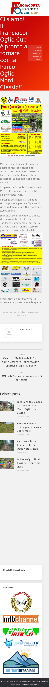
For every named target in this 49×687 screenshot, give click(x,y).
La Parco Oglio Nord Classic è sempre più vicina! (28, 463)
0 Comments (21, 315)
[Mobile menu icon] (43, 7)
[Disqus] (21, 519)
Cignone (13, 312)
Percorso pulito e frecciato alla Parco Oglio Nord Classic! (28, 445)
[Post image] (7, 406)
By (21, 312)
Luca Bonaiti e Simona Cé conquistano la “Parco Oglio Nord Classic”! (29, 407)
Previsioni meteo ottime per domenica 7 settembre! (29, 427)
